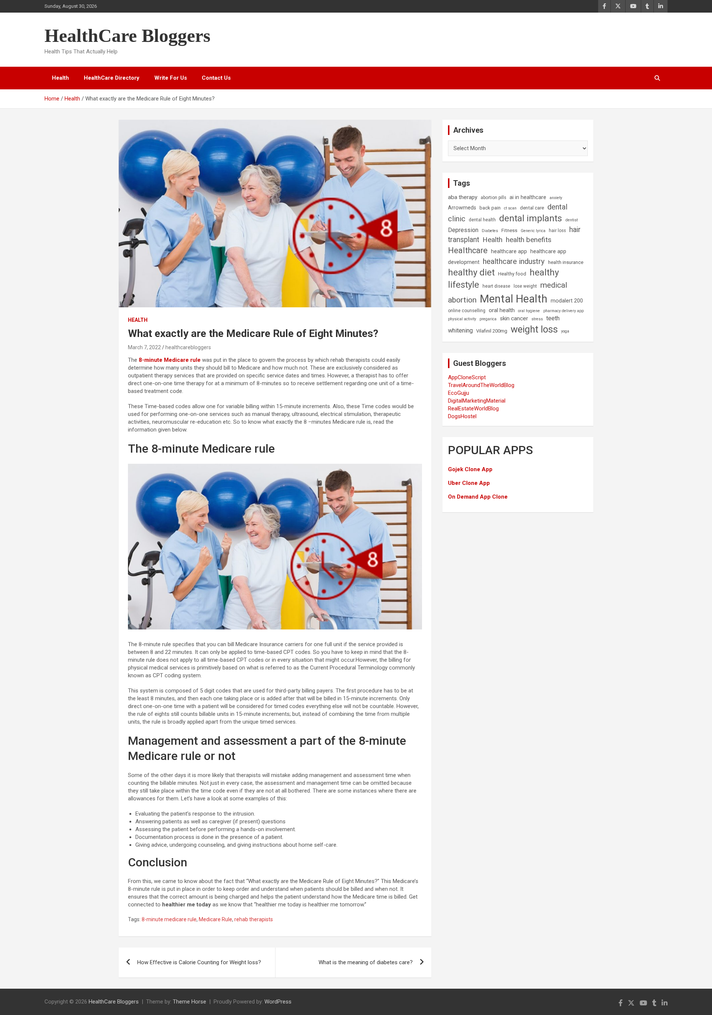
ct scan (510, 208)
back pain (490, 208)
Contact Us (216, 78)
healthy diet (471, 272)
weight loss (534, 329)
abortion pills (493, 197)
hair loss (557, 230)
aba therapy (462, 197)
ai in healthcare (528, 197)
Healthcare (468, 250)
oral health (502, 310)
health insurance (565, 262)
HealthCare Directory (111, 78)
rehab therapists (253, 919)
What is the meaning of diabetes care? (366, 962)
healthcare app (509, 251)
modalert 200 (567, 301)
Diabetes (490, 230)
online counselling (466, 310)
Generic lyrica (533, 230)
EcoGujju (458, 393)
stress (537, 319)
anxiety (556, 197)
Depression (463, 230)
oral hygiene (529, 310)
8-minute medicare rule (169, 919)
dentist (572, 220)
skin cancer (514, 318)
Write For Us (170, 78)
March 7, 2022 (144, 347)
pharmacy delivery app (563, 310)
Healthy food (512, 274)
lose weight (525, 286)
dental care (532, 208)
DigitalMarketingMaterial (476, 400)
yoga (565, 331)
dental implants (530, 218)
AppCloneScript (467, 377)
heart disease (496, 286)
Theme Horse (189, 1001)
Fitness (509, 230)
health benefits (528, 239)
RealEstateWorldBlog (473, 408)
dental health (482, 219)
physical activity (462, 319)
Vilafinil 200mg (491, 331)
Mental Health (513, 298)
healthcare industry (514, 261)
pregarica (488, 319)
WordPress (277, 1001)
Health (60, 78)
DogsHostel (462, 416)
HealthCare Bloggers (127, 35)
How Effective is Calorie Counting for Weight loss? (199, 962)
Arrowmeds (462, 208)
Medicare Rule (215, 919)
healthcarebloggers (188, 347)
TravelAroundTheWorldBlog (481, 385)
